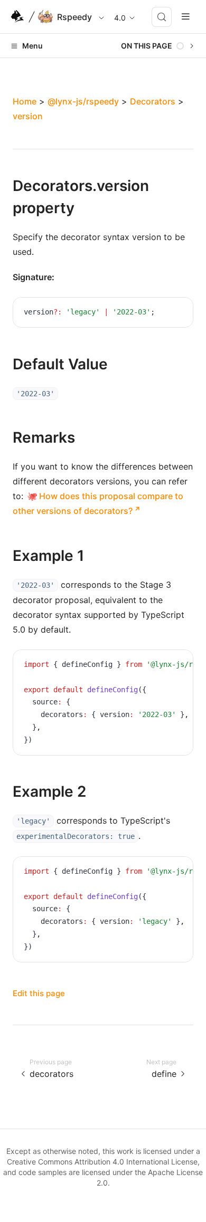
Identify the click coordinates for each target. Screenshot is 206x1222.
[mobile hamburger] (185, 16)
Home (24, 101)
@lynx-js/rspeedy (83, 101)
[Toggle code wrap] (161, 313)
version (28, 116)
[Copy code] (177, 313)
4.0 (120, 17)
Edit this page (39, 993)
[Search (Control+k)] (162, 17)
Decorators (152, 101)
